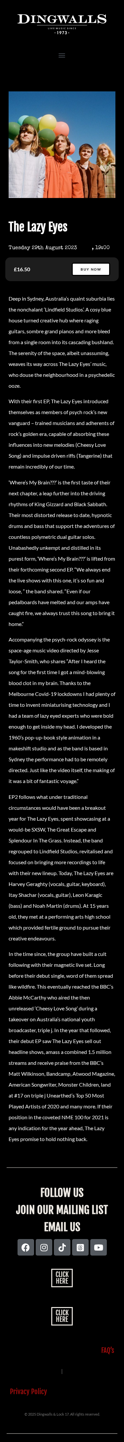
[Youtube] (98, 1247)
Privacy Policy (28, 1391)
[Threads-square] (80, 1247)
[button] (62, 54)
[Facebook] (26, 1247)
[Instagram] (44, 1247)
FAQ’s (107, 1350)
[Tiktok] (62, 1247)
